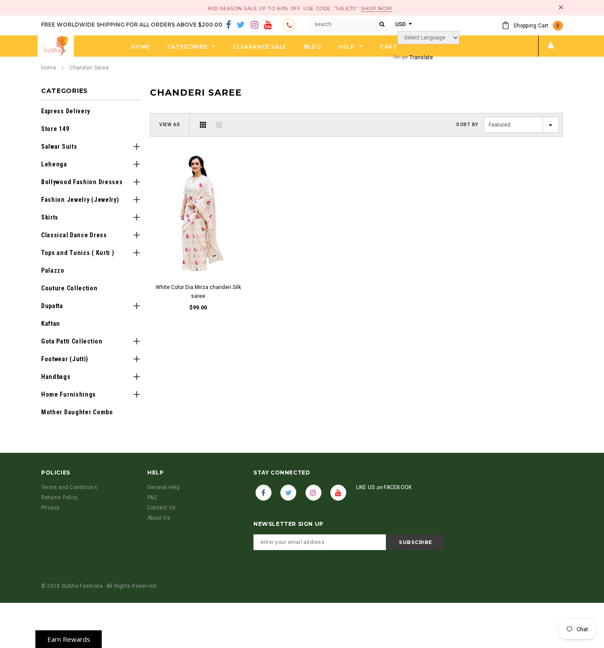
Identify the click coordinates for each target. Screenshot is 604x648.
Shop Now (376, 8)
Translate (421, 57)
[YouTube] (267, 25)
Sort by (467, 124)
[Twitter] (241, 25)
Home (48, 68)
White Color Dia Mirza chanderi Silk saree (198, 291)
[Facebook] (228, 25)
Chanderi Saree (88, 68)
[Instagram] (254, 25)
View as (169, 124)
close (561, 7)
